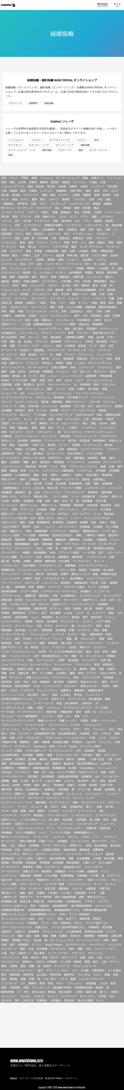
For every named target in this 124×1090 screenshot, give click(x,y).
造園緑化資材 (95, 690)
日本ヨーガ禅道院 (46, 961)
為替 (12, 738)
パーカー (22, 807)
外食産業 (95, 570)
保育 (81, 897)
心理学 (61, 660)
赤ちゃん (44, 604)
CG (3, 419)
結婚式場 (23, 277)
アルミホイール (10, 961)
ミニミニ (37, 944)
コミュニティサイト (12, 660)
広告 (3, 307)
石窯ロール (21, 824)
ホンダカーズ (22, 746)
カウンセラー (71, 600)
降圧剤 (99, 987)
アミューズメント (36, 311)
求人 (17, 221)
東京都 (86, 208)
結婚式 (16, 281)
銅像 (52, 509)
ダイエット (16, 677)
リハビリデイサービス (14, 664)
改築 (105, 940)
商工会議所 (65, 992)
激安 (22, 949)
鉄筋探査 (47, 630)
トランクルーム (65, 320)
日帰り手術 (106, 785)
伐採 (47, 501)
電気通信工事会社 (103, 548)
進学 (12, 944)
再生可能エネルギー (104, 333)
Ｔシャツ (69, 354)
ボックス (110, 884)
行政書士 (6, 315)
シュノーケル (108, 824)
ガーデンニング (92, 445)
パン (92, 350)
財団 (108, 634)
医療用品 (36, 440)
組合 (51, 427)
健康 (96, 195)
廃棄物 (32, 983)
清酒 (120, 858)
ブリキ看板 (39, 415)
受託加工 (74, 531)
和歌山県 (82, 358)
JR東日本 (86, 703)
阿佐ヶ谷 (50, 557)
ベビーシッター (70, 423)
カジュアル (105, 742)
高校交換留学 (22, 686)
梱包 (22, 522)
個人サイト (42, 669)
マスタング (109, 837)
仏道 (104, 961)
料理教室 (6, 436)
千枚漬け (53, 893)
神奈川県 (72, 255)
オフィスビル (87, 996)
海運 (42, 427)
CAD (85, 315)
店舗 (25, 987)
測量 (3, 673)
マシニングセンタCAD (97, 518)
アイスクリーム (61, 677)
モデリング (27, 509)
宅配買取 (15, 987)
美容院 (106, 195)
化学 (34, 682)
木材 (64, 501)
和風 (82, 229)
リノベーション (114, 212)
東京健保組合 (17, 763)
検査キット (16, 531)
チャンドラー (89, 660)
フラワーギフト (94, 225)
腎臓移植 (33, 539)
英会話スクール (61, 669)
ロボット (62, 518)
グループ (6, 402)
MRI (26, 992)
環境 (54, 212)
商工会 (32, 247)
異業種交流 (7, 570)
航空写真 (30, 466)
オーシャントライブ (88, 940)
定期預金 (42, 1000)
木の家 (24, 781)
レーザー (76, 518)
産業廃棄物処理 (43, 324)
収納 (72, 367)
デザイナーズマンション (99, 432)
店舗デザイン (90, 600)
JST (74, 371)
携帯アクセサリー (76, 402)
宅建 (44, 475)
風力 (3, 690)
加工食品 (108, 570)
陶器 (72, 303)
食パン (104, 992)
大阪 (44, 337)
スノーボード (57, 298)
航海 (34, 427)
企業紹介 (31, 303)
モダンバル (60, 845)
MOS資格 (64, 561)
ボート (50, 828)
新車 (52, 746)
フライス (111, 931)
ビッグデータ (102, 591)
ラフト (50, 919)
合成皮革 (15, 462)
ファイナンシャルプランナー (18, 328)
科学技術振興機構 (85, 290)
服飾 (101, 638)
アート (13, 294)
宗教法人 (28, 961)
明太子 (44, 277)
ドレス (27, 419)
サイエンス (62, 371)
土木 (77, 221)
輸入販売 (33, 695)
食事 (67, 328)
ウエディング (15, 103)
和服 (90, 337)
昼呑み (22, 845)
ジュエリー (82, 140)
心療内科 (6, 617)
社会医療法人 (33, 789)
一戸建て (26, 255)
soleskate (94, 462)
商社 (93, 423)
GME (4, 531)
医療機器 (70, 565)
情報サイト (49, 216)
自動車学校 (7, 453)
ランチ (46, 845)
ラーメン (6, 638)
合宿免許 (44, 906)
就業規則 (28, 867)
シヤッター (24, 733)
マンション (79, 182)
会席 (115, 974)
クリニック (41, 341)
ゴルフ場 (79, 406)
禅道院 (77, 961)
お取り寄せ (76, 191)
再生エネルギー (90, 682)
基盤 (69, 638)
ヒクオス (75, 725)
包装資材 (72, 682)
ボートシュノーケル (62, 940)
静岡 (107, 699)
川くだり (92, 673)
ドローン (116, 880)
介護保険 (101, 539)
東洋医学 (66, 583)
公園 (114, 819)
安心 (111, 729)
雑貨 (73, 247)
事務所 (40, 755)
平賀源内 (77, 742)
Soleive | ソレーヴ (62, 121)
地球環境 (85, 384)
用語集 (101, 750)
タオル (111, 337)
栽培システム (9, 496)
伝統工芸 (6, 303)
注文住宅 (112, 186)
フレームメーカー (108, 768)
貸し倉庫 (54, 819)
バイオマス (84, 630)
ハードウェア (42, 638)
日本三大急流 (108, 673)
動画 (49, 755)
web (51, 772)
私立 (111, 996)
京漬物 (40, 893)
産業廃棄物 (75, 483)
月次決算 (107, 927)
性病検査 (84, 527)
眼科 (91, 242)
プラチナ (6, 794)
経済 (23, 470)
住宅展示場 (88, 496)
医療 (34, 178)
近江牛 (54, 957)
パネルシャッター (11, 725)
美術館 (24, 294)
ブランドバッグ (41, 987)
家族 (75, 677)
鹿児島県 (102, 341)
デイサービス (42, 221)
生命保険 (22, 440)
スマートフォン (24, 626)
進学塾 (100, 272)
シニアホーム (9, 983)
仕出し (40, 548)
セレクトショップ (20, 268)
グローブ (6, 746)
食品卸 (82, 570)
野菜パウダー (9, 479)
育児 (76, 212)
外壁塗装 (96, 315)
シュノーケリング (72, 376)
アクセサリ (113, 449)
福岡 (14, 781)
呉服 (49, 548)
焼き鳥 (109, 807)
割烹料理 (96, 617)
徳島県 (77, 608)
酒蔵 (71, 858)
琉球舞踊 (6, 832)
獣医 (95, 574)
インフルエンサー (76, 738)
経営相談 (92, 505)
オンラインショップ (67, 178)
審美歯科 (66, 212)
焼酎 (52, 307)
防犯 (109, 358)
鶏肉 (31, 811)
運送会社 (84, 324)
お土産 (5, 501)
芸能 (120, 268)
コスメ (63, 216)
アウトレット (85, 354)
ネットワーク (62, 966)
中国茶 (110, 419)
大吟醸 (97, 858)
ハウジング (114, 488)
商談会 (52, 992)
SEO (78, 750)
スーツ (86, 298)
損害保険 (90, 307)
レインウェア (9, 888)
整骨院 (85, 285)
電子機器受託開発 (81, 906)
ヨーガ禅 (65, 961)
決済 (36, 656)
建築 (85, 178)
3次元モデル (55, 458)
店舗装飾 (92, 871)
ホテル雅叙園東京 (27, 716)
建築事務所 (100, 281)
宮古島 (37, 940)
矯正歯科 (109, 514)
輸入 (85, 423)
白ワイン (41, 854)
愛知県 (55, 182)
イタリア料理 (60, 247)
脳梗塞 (81, 759)
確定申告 (69, 974)
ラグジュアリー (46, 432)
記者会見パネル (72, 867)
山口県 (22, 182)
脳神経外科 (56, 759)
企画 (111, 466)
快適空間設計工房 (44, 733)
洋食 (54, 596)
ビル (68, 716)
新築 (33, 380)
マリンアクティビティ (70, 828)
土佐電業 (6, 759)
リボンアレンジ (10, 957)
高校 (55, 294)
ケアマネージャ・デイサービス (59, 591)
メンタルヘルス (19, 604)
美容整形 (53, 643)
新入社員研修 (9, 337)
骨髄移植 (47, 539)
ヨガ (119, 613)
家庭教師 (23, 944)
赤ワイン (28, 854)
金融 (12, 371)
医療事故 (44, 535)
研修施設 (59, 462)
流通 (31, 522)
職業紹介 (25, 742)
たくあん (66, 893)
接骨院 (26, 272)
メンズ (26, 290)
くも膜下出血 (96, 759)
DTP (31, 264)
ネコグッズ (113, 875)
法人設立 (42, 974)
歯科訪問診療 (57, 858)
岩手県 (19, 600)
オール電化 (100, 264)
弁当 (76, 281)
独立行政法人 (75, 453)
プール (97, 514)
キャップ (36, 807)
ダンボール (35, 888)
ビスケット (53, 707)
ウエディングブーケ (84, 966)
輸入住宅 (66, 643)
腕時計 (43, 423)
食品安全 (69, 763)
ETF (20, 738)
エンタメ (42, 410)
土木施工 (66, 695)
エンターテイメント (91, 247)
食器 (113, 651)
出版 (36, 320)
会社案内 (88, 259)
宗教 (107, 311)
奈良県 (40, 259)
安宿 (96, 664)
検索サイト (16, 363)
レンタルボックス (81, 815)
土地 (36, 255)
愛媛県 (29, 621)
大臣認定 (84, 733)
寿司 (3, 268)
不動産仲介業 (9, 742)
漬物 (22, 406)
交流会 (28, 341)
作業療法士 (23, 768)
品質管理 (91, 376)
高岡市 (111, 669)
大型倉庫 (67, 819)
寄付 (94, 781)
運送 (60, 229)
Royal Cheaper (53, 944)
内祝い (54, 475)
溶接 (28, 936)
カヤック (46, 333)
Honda (73, 746)
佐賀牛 (79, 475)
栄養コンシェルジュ (37, 677)
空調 (17, 384)
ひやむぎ (39, 996)
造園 (12, 346)
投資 (71, 389)
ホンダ (62, 746)
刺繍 (64, 807)
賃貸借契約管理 (94, 931)
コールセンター (111, 776)
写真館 (80, 268)
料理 (92, 738)
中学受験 (42, 238)
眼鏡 (3, 470)
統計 (102, 346)
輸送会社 (6, 544)
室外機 (111, 290)
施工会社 (78, 328)
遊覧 (23, 979)
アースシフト (92, 695)
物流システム (46, 518)
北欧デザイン (60, 604)
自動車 (66, 182)
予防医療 (44, 862)
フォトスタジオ (91, 677)
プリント (58, 638)
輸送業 (59, 290)
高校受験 (117, 225)
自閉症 (76, 445)
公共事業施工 (22, 475)
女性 (3, 294)
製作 (120, 466)
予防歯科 (92, 328)
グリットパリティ (47, 690)
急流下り (71, 919)
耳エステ (25, 415)
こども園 (25, 324)
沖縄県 (27, 561)
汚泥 (12, 953)
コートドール (74, 854)
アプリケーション (11, 596)
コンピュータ (9, 393)
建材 (60, 716)
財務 (71, 630)
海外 (111, 303)
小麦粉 (79, 992)
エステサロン (49, 281)
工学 (86, 419)
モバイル (6, 626)
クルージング (49, 436)
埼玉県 (5, 216)
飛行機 (42, 466)
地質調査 (91, 983)
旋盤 (20, 936)
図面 (117, 733)
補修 (114, 940)
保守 (34, 673)
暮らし (46, 785)
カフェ (74, 216)
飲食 (44, 957)
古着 (119, 298)
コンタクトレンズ (11, 320)
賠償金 (16, 501)
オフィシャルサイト (13, 367)
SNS (90, 406)
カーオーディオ (107, 544)
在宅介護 (101, 501)
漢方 (27, 483)
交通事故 (28, 501)
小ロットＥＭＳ (104, 906)
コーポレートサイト (13, 212)
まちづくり (16, 432)
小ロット (77, 888)
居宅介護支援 (27, 841)
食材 (98, 626)
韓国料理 (30, 596)
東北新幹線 (71, 703)
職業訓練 (50, 561)
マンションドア (93, 725)
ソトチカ (43, 699)
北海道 (93, 182)
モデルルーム (43, 397)
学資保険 (102, 604)
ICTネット (56, 608)
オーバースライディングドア (18, 720)
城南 (87, 712)
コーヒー (64, 445)
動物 (102, 303)
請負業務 (77, 557)
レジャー (53, 376)
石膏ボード (24, 953)
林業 (39, 501)
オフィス (99, 561)
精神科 (91, 268)
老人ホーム (7, 208)
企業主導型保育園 (67, 776)
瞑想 (87, 961)
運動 (3, 763)
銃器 (42, 643)
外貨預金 (55, 1000)
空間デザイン (9, 324)
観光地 (108, 445)
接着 (36, 936)
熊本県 (40, 186)
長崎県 (114, 583)
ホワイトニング (109, 328)
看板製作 (46, 871)
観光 (23, 191)
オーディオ (89, 544)
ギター (60, 983)
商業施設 (84, 850)
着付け (109, 277)
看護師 (5, 376)
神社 (22, 337)
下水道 (48, 483)
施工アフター (100, 841)
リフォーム (46, 178)
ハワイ (79, 613)
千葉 (109, 759)
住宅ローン (7, 440)
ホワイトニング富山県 (14, 518)
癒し (102, 811)
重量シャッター (47, 720)
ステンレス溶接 (10, 535)
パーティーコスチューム (15, 703)
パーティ (28, 574)
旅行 (42, 199)
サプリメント (74, 264)
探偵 (12, 427)
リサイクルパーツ (74, 492)
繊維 (25, 462)
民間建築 (98, 850)
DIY (111, 285)
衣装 (30, 660)
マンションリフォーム (99, 380)
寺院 (99, 311)
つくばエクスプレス (13, 707)
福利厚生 (44, 596)
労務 (38, 867)
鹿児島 (16, 376)
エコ (101, 290)
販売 (22, 242)
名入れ (108, 320)
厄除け (103, 522)
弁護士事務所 (31, 281)
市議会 (19, 449)
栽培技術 (93, 492)
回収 (50, 983)
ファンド (60, 389)
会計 (39, 264)
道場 (106, 315)
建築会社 (78, 238)
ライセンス (7, 828)
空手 (34, 462)
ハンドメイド (9, 875)
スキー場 (94, 402)
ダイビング (96, 358)
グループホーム (29, 333)
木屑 (3, 953)
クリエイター (33, 738)
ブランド (26, 216)
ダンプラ (103, 901)
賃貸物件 (79, 505)
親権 (53, 936)
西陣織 (111, 656)
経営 (28, 234)
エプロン (73, 634)
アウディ (33, 613)
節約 (96, 384)
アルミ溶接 (29, 535)
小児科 (97, 320)
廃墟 (107, 974)
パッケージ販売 (29, 591)
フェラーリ (58, 837)
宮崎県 (99, 608)
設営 (30, 893)
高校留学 (6, 686)
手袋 (117, 742)
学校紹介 (20, 410)
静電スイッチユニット (14, 914)
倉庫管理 (63, 557)
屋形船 (13, 979)
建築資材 (79, 690)
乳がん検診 (105, 862)
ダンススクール (70, 621)
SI (35, 272)
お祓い (37, 527)
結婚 (80, 150)
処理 (42, 380)
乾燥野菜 (107, 475)
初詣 (113, 522)
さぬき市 (90, 742)
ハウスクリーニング (85, 436)
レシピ (43, 315)
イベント (44, 247)
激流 (60, 919)
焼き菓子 (6, 824)
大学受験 (66, 281)
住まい (45, 695)
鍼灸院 (84, 255)
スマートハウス (52, 492)
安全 (120, 729)
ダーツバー (26, 557)
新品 (113, 983)
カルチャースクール (26, 436)
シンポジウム (84, 470)
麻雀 (19, 389)
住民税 (16, 785)
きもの (68, 380)
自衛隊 (84, 522)
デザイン (33, 212)
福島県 (98, 221)
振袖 (69, 363)
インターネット (54, 264)
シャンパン (56, 854)
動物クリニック (81, 574)
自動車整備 (23, 608)
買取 (3, 987)
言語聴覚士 (7, 768)
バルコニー (99, 729)
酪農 (72, 673)
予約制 (46, 794)
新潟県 (16, 195)
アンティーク (8, 406)
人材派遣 (103, 268)
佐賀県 (33, 191)
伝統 (17, 643)
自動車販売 (96, 634)
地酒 (25, 238)
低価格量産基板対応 (39, 910)
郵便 (70, 333)
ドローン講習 (9, 884)
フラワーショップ (44, 268)
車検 (55, 221)
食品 (96, 208)
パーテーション (10, 729)
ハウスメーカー (10, 565)
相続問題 (89, 936)
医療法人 (47, 320)
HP (44, 772)
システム (101, 259)
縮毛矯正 (39, 815)
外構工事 (66, 548)
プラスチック (105, 367)
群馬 (28, 531)
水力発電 (106, 509)
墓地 (111, 613)
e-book (68, 613)
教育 (52, 195)
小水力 (13, 690)
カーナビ (6, 548)
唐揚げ (41, 811)
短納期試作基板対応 (13, 910)
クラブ (65, 410)
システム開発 (99, 255)
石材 (101, 294)
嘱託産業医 (73, 862)
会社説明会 (100, 845)
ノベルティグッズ (95, 557)
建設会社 (64, 238)
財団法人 (39, 234)
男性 (3, 445)
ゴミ (22, 983)
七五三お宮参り (10, 527)
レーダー (33, 630)
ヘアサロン (106, 216)
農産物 (56, 763)
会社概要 (6, 410)
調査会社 (23, 427)
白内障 (82, 785)
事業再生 (50, 789)
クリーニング (38, 307)
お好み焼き (92, 475)
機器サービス (80, 294)
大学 (105, 191)
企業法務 (116, 936)
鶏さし (90, 807)
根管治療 (6, 600)
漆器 (99, 415)
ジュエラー (36, 140)
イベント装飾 (76, 871)
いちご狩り (49, 979)
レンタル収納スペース (33, 819)
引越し (43, 303)
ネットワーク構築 (71, 488)
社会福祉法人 (9, 333)
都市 (104, 682)
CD (119, 600)
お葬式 (81, 389)
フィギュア (112, 643)
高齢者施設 (69, 850)
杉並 (38, 557)
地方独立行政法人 (62, 535)
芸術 (31, 242)
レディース (7, 389)
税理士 (45, 212)
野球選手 (59, 397)
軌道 (59, 703)
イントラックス (52, 686)
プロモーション (54, 738)
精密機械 (6, 630)
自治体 (114, 255)
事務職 (5, 781)
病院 (12, 182)
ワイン (87, 221)
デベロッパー (85, 626)
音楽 (33, 204)
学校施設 (6, 850)
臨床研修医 (7, 992)
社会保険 (28, 755)
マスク (53, 466)
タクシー (54, 285)
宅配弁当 (66, 923)
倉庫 (12, 277)
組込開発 (52, 621)
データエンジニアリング (77, 707)
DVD (111, 600)
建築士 (101, 242)
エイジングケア (112, 596)
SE (94, 712)
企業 (72, 251)
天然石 (89, 341)
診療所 (64, 574)
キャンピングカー (40, 664)
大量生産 (91, 888)
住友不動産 (29, 565)
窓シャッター (49, 729)
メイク (102, 738)
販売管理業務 (9, 591)
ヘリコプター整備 (54, 884)
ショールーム (49, 583)
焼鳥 (99, 807)
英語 (22, 354)
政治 (27, 320)
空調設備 (6, 384)
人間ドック (89, 862)
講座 (12, 341)
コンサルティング (79, 204)
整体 (95, 285)
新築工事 (39, 901)
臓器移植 (74, 539)
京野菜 (13, 966)
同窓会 (40, 621)
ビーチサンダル (10, 458)
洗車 (63, 311)
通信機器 (20, 587)
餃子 (101, 552)
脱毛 (37, 578)
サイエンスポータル (67, 755)
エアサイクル (58, 949)
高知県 (110, 608)
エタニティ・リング (39, 145)
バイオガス (27, 690)
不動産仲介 (42, 880)
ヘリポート (58, 880)
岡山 (83, 634)
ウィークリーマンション (90, 393)
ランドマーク (68, 996)
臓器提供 (61, 539)
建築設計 (64, 277)
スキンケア (16, 251)
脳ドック (85, 371)
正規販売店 (76, 807)
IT (113, 234)
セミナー (48, 346)
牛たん (78, 923)
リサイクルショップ (26, 358)
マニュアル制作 (66, 772)
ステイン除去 (25, 858)
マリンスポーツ (35, 389)
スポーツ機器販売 (25, 832)
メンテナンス (9, 264)
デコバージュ (95, 953)
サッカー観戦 (9, 557)
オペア (114, 682)
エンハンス (105, 712)
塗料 (85, 617)
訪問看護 (47, 544)
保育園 (86, 212)
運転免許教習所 (108, 307)
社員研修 (23, 445)
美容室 (96, 204)
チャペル (34, 470)
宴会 (3, 979)
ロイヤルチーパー (76, 944)
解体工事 (52, 488)
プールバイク (40, 837)
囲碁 (73, 656)
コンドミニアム (45, 660)
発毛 (3, 427)
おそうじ (110, 957)
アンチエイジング (89, 596)
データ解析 (46, 673)
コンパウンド (58, 531)
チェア (91, 587)
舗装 (36, 475)
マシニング (7, 936)
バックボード (52, 867)
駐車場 (5, 613)
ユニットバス (49, 406)
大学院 (102, 996)
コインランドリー (60, 315)
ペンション (109, 402)
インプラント (73, 225)
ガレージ (33, 337)
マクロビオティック (50, 565)
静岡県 (44, 182)
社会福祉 (88, 539)
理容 (36, 742)
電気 (99, 229)
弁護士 (35, 229)
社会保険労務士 (10, 755)
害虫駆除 (68, 358)
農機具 (83, 669)
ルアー (5, 509)
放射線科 (93, 458)
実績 (96, 483)
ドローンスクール (30, 884)
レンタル (80, 363)
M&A (112, 281)
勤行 (95, 961)
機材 (119, 242)
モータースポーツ (38, 367)
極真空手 (45, 462)
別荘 (104, 583)
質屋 (66, 242)
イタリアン (101, 238)
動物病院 (56, 341)
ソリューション (10, 290)
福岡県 (87, 195)
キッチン (83, 303)
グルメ (13, 178)
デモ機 (94, 875)
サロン (43, 204)
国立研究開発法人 (87, 763)
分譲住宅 (72, 229)
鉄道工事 (25, 901)
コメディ (114, 738)
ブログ (52, 449)
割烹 (31, 410)
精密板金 (63, 888)
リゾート (6, 225)
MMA (52, 552)
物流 (3, 229)
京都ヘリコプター (97, 880)
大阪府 (84, 186)
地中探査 (20, 630)
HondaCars (39, 746)
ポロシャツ (114, 802)
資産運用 (6, 234)
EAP (33, 604)
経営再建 (63, 789)
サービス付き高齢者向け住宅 (66, 651)
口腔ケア (41, 858)
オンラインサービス (100, 363)
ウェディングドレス (26, 402)
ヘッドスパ (68, 811)
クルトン (52, 996)
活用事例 (89, 750)
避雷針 (5, 940)
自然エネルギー (89, 686)
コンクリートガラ (104, 949)
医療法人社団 (25, 669)
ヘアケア (25, 815)
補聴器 (13, 470)
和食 (28, 251)
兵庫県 (73, 186)
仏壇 (36, 492)
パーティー (50, 570)
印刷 (107, 229)
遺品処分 (20, 492)
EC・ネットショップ (61, 750)
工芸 (38, 626)
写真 (91, 199)
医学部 (114, 264)
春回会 (19, 789)
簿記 (110, 638)
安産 (93, 522)
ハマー (96, 837)
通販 (94, 216)
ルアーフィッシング (102, 397)
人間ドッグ (38, 445)
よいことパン (9, 996)
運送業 (51, 259)
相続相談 (15, 974)
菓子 (76, 315)
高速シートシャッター (104, 720)
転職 (31, 587)
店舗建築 (6, 475)
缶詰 (17, 682)
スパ (83, 242)
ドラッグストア (40, 294)
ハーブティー (38, 824)
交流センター (31, 850)
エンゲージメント (99, 150)
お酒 (36, 216)
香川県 (88, 608)
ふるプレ (69, 781)
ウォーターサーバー (59, 384)
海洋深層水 (76, 578)
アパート (48, 255)
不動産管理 (105, 376)
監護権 (63, 936)
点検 (12, 733)
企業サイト (97, 178)
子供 (100, 199)
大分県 (94, 583)
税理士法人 (41, 927)
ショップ (73, 298)
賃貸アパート (49, 505)
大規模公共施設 (51, 850)
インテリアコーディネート (16, 397)
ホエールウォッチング (30, 828)
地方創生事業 (60, 742)
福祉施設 (55, 337)
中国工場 (104, 888)
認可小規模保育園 (65, 897)
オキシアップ (69, 957)
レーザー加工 (109, 531)
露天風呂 (38, 453)
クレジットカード (20, 656)
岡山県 (51, 186)
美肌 (78, 535)
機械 (93, 669)
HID (19, 453)
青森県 (109, 221)
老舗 (31, 979)
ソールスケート (76, 462)
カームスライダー (35, 725)
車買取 (89, 272)
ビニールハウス (80, 841)
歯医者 (5, 281)
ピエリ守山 (84, 974)
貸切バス (117, 496)
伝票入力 (20, 931)
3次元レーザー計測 (34, 458)
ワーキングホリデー (13, 776)
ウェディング (65, 150)
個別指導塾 (21, 617)
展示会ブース (9, 893)
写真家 (116, 315)
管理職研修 (43, 522)
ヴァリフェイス (58, 725)
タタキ (5, 811)
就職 (93, 294)
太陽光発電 (51, 251)
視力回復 (52, 574)
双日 (25, 682)
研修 (58, 346)
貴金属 (97, 789)
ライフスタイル (73, 432)
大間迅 (84, 720)
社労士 (22, 371)
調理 (49, 389)
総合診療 (17, 862)
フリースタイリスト (83, 410)
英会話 (32, 354)
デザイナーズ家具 (74, 587)
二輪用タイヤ (9, 897)
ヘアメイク (99, 298)
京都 (89, 238)
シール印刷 (88, 552)
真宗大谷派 (38, 992)
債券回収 (106, 505)
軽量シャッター (68, 720)
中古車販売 (83, 320)
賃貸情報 (65, 505)
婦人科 (40, 574)
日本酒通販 (83, 858)
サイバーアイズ (77, 699)
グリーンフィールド (12, 695)
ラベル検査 (51, 875)
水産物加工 (99, 479)
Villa (54, 923)
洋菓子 (115, 992)
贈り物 (72, 440)
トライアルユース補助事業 (58, 470)
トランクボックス (57, 815)
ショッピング (35, 393)
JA (81, 656)
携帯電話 (57, 402)
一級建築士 (7, 204)
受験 (60, 307)
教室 (25, 957)
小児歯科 (83, 251)
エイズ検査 (112, 527)
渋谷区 (72, 647)
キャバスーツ (9, 949)
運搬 (80, 949)
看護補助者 (58, 768)
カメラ (79, 380)
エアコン (42, 242)
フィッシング (94, 277)
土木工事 (39, 488)
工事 (53, 238)
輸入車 (5, 561)
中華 (3, 346)
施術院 (34, 647)
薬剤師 (5, 255)
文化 (66, 234)
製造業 (60, 255)
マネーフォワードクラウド (16, 927)
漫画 (113, 423)
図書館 (19, 303)
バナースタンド (94, 867)
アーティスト (8, 247)
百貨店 (5, 423)
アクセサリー (65, 268)
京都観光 (33, 923)
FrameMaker (86, 768)
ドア (85, 716)
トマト (26, 488)
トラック (25, 496)
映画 (20, 311)
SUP (40, 919)
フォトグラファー (11, 466)
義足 (3, 462)
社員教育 (72, 522)
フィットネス (104, 354)
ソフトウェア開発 (65, 324)
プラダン (90, 901)
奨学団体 (97, 419)
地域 (3, 432)
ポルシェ (73, 837)
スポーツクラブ (81, 514)
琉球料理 (105, 828)
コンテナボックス (105, 815)
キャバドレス (97, 944)
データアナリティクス (30, 712)
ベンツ (5, 285)
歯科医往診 (7, 858)
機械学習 (51, 712)
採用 (88, 845)
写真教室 (108, 677)
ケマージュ (78, 953)
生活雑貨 (104, 587)
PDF (95, 733)
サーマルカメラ (10, 871)
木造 (31, 949)
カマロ (85, 837)
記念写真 (6, 682)
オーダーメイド (56, 453)
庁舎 (17, 850)
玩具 (61, 449)
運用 (3, 966)
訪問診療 (33, 794)
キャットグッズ (24, 880)
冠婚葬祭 (33, 103)
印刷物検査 (67, 875)
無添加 (5, 380)
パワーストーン (73, 341)
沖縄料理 (91, 828)
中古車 (27, 221)
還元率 (112, 781)
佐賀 (87, 483)
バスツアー (99, 647)
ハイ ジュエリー (16, 140)
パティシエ (66, 824)
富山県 (5, 195)
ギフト (84, 216)
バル (113, 841)
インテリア (97, 186)
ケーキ (33, 376)
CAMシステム (9, 522)
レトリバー (99, 613)
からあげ (53, 811)
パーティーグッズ (43, 703)
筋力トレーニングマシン (15, 837)
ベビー (63, 303)
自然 (69, 290)
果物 (63, 466)
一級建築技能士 (10, 488)
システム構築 (74, 307)
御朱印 (26, 527)
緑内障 (93, 785)
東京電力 (28, 384)
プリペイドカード (54, 440)
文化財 (65, 294)
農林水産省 (34, 763)
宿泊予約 (66, 221)
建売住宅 (6, 643)
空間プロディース (11, 647)
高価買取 (110, 789)
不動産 (24, 178)
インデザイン (22, 772)
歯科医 (110, 854)
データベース (9, 350)
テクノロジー (111, 755)
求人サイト (100, 371)
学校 (91, 229)
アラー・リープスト (57, 970)
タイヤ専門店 (44, 897)
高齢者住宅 (18, 613)
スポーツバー (114, 552)
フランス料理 (94, 453)
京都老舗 (80, 893)
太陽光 (105, 686)
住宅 (3, 178)
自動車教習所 (60, 906)
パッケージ (54, 587)
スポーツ (53, 199)
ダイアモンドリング (59, 140)
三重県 (97, 212)
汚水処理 (61, 483)
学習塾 (38, 251)
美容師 (102, 410)
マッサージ (112, 247)
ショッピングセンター (92, 979)
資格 (24, 285)
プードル (50, 514)
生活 (22, 264)
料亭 (3, 251)
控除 (36, 785)
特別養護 (87, 501)
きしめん (25, 996)
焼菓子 (71, 785)
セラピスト (58, 647)
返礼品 (5, 785)
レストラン (46, 191)
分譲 (103, 285)
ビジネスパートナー (29, 570)
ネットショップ (19, 229)
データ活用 (101, 707)
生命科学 (106, 763)
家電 (53, 303)
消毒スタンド (30, 871)
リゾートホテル (10, 854)
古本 (103, 600)
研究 (98, 755)
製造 (30, 186)
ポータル (40, 419)
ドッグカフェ (89, 427)
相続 (103, 772)
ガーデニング (25, 208)
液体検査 (61, 630)
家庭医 (5, 862)
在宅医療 (58, 862)
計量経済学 (66, 712)
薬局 (53, 277)
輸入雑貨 (39, 953)
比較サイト (7, 608)
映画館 (46, 742)
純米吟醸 (109, 858)
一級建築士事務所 (74, 337)
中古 (50, 380)
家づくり (37, 781)
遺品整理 (6, 492)
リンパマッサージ (11, 483)
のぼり (54, 807)
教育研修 (58, 522)
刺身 (14, 811)
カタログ (106, 733)
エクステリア (44, 208)
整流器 (32, 759)
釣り (87, 264)
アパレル (55, 242)
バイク (54, 311)
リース (75, 496)
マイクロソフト (82, 561)
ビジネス (64, 195)
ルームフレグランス (82, 604)
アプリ (35, 346)
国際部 (38, 561)
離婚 (45, 936)
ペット (5, 199)
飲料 (33, 423)
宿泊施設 (73, 660)
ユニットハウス (67, 527)
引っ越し (6, 587)
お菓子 (40, 707)
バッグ (104, 871)
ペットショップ (39, 634)
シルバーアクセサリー (99, 578)
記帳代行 (6, 931)
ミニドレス (114, 944)
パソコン (6, 298)
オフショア (7, 716)
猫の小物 (6, 880)
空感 (91, 957)
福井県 (45, 358)
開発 (3, 371)
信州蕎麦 (34, 845)
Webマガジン (104, 406)
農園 (73, 979)
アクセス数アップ (35, 750)
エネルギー (70, 686)
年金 (42, 449)
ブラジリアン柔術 (69, 552)
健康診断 (6, 539)
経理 (117, 358)
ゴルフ (19, 234)
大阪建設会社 (73, 901)
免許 (33, 906)
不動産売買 (106, 251)
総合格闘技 (40, 552)
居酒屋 (54, 410)
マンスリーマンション (59, 393)
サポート (115, 961)
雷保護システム (21, 940)
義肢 (103, 458)
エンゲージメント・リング (22, 150)
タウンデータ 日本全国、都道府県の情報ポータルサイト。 (49, 1078)
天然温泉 (84, 440)
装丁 (44, 613)
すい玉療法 (114, 970)
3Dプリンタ (32, 583)
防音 (105, 651)
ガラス (48, 626)
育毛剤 (52, 445)
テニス (61, 427)
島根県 (66, 199)
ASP (22, 393)
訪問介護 (78, 277)
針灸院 (27, 638)
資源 (42, 983)
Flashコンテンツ (88, 772)
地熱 (115, 686)
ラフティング (86, 367)
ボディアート (89, 509)
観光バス (85, 647)
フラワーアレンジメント (83, 466)
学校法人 (47, 363)
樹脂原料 (45, 682)
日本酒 (86, 281)
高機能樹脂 (40, 531)
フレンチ (6, 259)
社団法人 (25, 350)
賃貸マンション (29, 505)
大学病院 (100, 470)
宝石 (96, 140)
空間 (82, 957)
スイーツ (6, 238)
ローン (100, 1000)
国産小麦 (91, 992)
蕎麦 (3, 845)
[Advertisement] (62, 1025)
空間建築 (107, 483)
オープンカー (9, 841)
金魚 (50, 419)
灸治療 (85, 970)
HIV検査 (97, 527)
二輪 (101, 893)
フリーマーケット (11, 583)
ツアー (43, 354)
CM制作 (27, 578)
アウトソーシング (52, 931)
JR (96, 703)
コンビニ (87, 621)
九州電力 (61, 673)
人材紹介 (73, 427)
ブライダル (79, 199)
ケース (98, 884)
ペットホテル (108, 427)
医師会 (86, 479)
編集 (36, 772)
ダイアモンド (15, 145)
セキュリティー (24, 548)
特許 (3, 311)
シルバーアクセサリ (92, 449)
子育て (89, 311)
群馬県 (67, 208)
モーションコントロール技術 (18, 919)
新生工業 (50, 888)
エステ (115, 191)
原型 (14, 509)
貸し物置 (94, 819)
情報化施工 (7, 669)
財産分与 (75, 936)
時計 (58, 380)
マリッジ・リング (65, 145)
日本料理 (33, 406)
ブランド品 (84, 789)
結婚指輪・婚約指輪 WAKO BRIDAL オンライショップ (62, 80)
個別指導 (112, 272)
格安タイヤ (26, 897)
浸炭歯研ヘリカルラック (64, 479)
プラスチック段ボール (14, 906)
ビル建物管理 (73, 931)
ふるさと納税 (53, 781)
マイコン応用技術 (79, 914)
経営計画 (55, 974)
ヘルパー (115, 539)
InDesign (6, 772)
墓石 (17, 638)
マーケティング (77, 350)
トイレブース (30, 729)
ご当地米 (103, 496)
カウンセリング (10, 272)
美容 (3, 182)
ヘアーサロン (71, 544)
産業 (110, 294)
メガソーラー (25, 514)
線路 (30, 707)
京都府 (33, 182)
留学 (118, 367)
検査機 (37, 875)
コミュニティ (37, 285)
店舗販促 (60, 871)
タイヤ (92, 893)
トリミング (58, 634)
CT (19, 992)
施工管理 (93, 389)
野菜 (94, 251)
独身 (54, 695)
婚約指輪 (46, 150)
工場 (102, 182)
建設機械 (97, 324)
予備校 (59, 363)
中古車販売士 (68, 596)
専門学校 (22, 204)
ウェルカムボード (36, 600)
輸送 (14, 255)
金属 (107, 626)
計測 (12, 673)
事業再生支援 (112, 415)
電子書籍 (55, 613)
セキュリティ (88, 638)
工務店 (76, 195)
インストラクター (11, 621)
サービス (23, 346)
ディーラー (21, 298)
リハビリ (60, 272)
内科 (75, 285)
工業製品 (33, 479)
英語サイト (115, 440)
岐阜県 (82, 346)
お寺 (49, 290)
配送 (36, 544)
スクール (6, 221)
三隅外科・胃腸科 (95, 535)
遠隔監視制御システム (67, 910)
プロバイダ (108, 384)
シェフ (53, 824)
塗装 (17, 238)
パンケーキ (104, 350)
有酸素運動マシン (84, 832)
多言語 (72, 768)
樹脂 (3, 277)
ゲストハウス (83, 664)
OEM (23, 888)
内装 (116, 505)
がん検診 (31, 449)
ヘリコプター (76, 880)
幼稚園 (107, 204)
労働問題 (103, 936)
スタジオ (39, 290)
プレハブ (50, 527)
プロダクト (102, 234)
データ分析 (7, 712)
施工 (57, 208)
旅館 (44, 195)
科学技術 (87, 755)
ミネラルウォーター (55, 578)
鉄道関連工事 (9, 901)
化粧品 (32, 315)
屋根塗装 (79, 458)
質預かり (20, 794)
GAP (47, 763)
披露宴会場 (80, 583)
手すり (77, 729)
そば (12, 845)
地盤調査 (38, 350)
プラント (6, 449)
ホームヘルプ (9, 505)
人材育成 (70, 346)
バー (116, 229)
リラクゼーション (82, 234)
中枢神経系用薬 (83, 987)
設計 (34, 277)
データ (93, 346)
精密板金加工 (90, 531)
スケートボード (112, 462)
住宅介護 (105, 660)
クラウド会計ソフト (96, 923)
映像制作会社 (109, 574)
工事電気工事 (82, 548)
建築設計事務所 (54, 225)
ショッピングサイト (13, 186)
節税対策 (28, 974)
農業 (34, 199)
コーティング (74, 794)
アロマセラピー (109, 436)
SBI (97, 776)
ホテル (24, 199)
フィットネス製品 (60, 832)
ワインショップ (94, 854)
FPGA (62, 914)
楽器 (60, 259)
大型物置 (81, 819)
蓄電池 (43, 759)
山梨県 (62, 186)
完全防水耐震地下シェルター (18, 699)
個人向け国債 (85, 1000)
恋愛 (3, 604)
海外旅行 (55, 600)
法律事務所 (48, 229)
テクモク (65, 729)
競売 (67, 608)
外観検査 (82, 875)
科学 (75, 242)
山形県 (42, 651)
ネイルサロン (73, 419)
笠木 (87, 729)
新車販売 (86, 591)
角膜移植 (20, 539)
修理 (101, 669)
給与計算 (34, 371)
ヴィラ (45, 923)
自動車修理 (40, 608)
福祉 (108, 199)
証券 (3, 738)
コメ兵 (103, 983)
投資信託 (69, 1000)
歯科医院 (58, 794)
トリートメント (87, 811)
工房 (99, 957)
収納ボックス (9, 819)
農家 (23, 966)
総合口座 (28, 1000)
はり (75, 970)
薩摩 (23, 811)
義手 (112, 458)
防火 (3, 733)
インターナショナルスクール (18, 651)
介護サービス (46, 841)
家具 (17, 225)
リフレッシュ (75, 983)
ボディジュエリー (69, 509)
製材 (56, 501)
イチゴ (63, 979)
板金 (22, 247)
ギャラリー (62, 626)
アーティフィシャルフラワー (18, 970)
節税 (102, 781)
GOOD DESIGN (84, 415)
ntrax (37, 686)
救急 (58, 544)
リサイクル (54, 234)
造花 (40, 970)
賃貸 (96, 191)
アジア (29, 432)
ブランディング (56, 350)
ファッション (115, 178)
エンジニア (62, 617)
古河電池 (20, 759)
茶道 (3, 363)
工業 (116, 195)
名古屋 (100, 337)
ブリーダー (83, 333)
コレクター (14, 419)
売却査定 (59, 785)
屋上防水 (115, 845)
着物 (76, 208)
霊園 (119, 303)
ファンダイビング (86, 824)
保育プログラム (96, 897)
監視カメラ (7, 514)
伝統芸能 (65, 436)
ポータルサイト (10, 867)
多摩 (111, 557)
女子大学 (6, 1000)
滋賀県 (13, 191)
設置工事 (23, 673)
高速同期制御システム (43, 914)
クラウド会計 (20, 380)
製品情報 (65, 406)
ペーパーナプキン (58, 953)
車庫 (76, 716)
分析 (111, 346)
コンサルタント (32, 225)
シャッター (47, 716)
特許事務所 (99, 440)
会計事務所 (75, 272)
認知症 (97, 919)
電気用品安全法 (51, 656)
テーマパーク (20, 423)
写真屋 (16, 561)
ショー (35, 617)
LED (27, 453)
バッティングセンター (14, 634)
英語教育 (86, 776)
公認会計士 (76, 311)
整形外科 (113, 535)
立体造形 (42, 509)
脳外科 (70, 759)
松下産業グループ (78, 397)
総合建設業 (95, 699)
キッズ (54, 423)
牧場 (80, 673)
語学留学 (33, 776)
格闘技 (26, 552)
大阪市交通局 (55, 901)
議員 (3, 656)
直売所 (47, 966)
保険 (14, 216)
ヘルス (42, 832)
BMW (15, 285)
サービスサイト (24, 259)
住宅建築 (114, 470)
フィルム (110, 617)
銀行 (17, 1000)
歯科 (88, 191)
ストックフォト (95, 656)
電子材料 (59, 682)
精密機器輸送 (22, 544)
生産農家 (62, 841)
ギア (44, 479)
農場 (3, 677)
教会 (12, 445)
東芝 (68, 458)
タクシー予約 (67, 570)
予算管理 (93, 927)
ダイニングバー (10, 574)
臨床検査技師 (41, 768)
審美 (103, 466)
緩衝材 (41, 587)
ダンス (56, 358)
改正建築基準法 (67, 733)
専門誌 (78, 695)
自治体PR (83, 781)
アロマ (114, 341)
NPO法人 (63, 514)
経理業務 (33, 931)
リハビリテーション (13, 923)
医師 (112, 371)
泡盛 (104, 389)
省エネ (41, 384)
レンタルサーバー (95, 488)
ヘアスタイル (9, 815)
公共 (118, 759)
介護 (3, 191)
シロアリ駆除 (103, 621)
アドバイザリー (10, 552)
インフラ (60, 333)
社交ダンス (29, 643)
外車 (3, 341)
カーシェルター (63, 664)
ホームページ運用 (11, 750)
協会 (96, 630)
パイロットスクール (79, 884)
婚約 (10, 154)
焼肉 (59, 419)
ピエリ (97, 974)
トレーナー (7, 807)
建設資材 (47, 617)
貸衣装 (45, 402)
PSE (65, 656)
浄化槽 (37, 483)
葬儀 (94, 303)
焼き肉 (35, 957)
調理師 (119, 406)
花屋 (111, 298)
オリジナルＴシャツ (93, 802)
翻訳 (12, 311)
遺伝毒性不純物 (62, 987)
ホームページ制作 (90, 746)
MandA (103, 423)
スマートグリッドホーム (93, 565)
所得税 (27, 785)
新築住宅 (108, 664)
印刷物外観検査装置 (95, 910)
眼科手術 (6, 789)
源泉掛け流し (41, 496)
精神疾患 (84, 919)
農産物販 (106, 492)
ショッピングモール (49, 328)
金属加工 (6, 358)
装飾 (22, 893)
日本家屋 (42, 949)
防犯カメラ (58, 699)
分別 (88, 949)
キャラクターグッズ (61, 415)
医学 (3, 974)
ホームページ (9, 354)
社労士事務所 (59, 367)
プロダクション (19, 307)
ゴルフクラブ (38, 298)
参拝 (105, 819)
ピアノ (45, 647)
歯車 (22, 479)
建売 (78, 712)
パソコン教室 (60, 496)
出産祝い (66, 475)
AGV (32, 518)
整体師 (75, 617)
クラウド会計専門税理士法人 (68, 927)
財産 (111, 772)
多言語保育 (47, 776)
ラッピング (32, 363)
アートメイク (9, 415)
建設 (14, 199)
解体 (71, 949)
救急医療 (31, 862)
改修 (3, 944)
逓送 (38, 514)
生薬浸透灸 (98, 970)
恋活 (96, 651)
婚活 (88, 651)
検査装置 (25, 875)
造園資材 (66, 690)
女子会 (66, 285)
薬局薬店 (72, 449)
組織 (104, 630)
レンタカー (45, 272)
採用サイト (76, 845)
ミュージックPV (10, 578)
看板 (111, 242)
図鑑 (31, 966)
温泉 (64, 251)
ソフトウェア (9, 242)
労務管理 (48, 371)
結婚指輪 (48, 103)
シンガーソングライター (89, 643)
